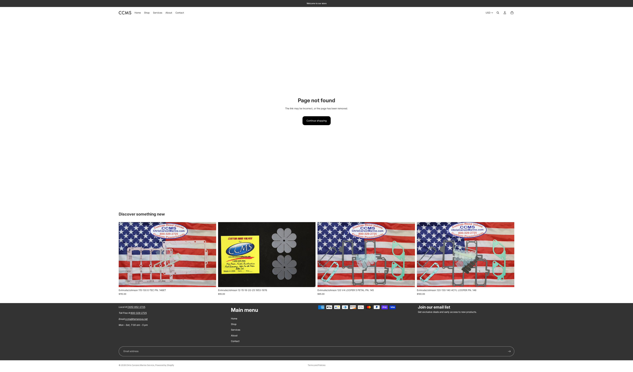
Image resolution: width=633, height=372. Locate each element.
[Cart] (512, 12)
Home (234, 318)
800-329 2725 (139, 313)
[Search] (497, 12)
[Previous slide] (124, 254)
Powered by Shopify (164, 365)
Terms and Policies (316, 365)
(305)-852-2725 (136, 307)
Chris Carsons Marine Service (140, 365)
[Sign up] (509, 351)
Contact (235, 341)
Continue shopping (316, 120)
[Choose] (211, 282)
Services (235, 329)
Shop (234, 324)
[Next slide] (211, 254)
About (234, 335)
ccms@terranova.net (136, 319)
